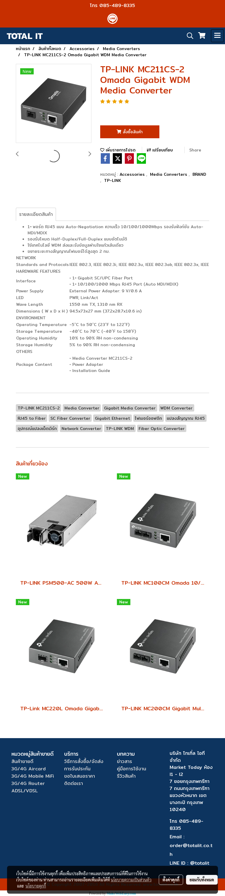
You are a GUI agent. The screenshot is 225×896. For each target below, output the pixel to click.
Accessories (133, 174)
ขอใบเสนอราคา (79, 776)
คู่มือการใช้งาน (131, 768)
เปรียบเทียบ (162, 150)
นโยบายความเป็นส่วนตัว (131, 879)
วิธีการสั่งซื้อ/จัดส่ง (83, 761)
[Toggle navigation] (217, 35)
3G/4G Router (28, 783)
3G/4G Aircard (28, 768)
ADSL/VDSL (24, 790)
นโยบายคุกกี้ (35, 885)
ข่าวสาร (124, 761)
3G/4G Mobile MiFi (32, 776)
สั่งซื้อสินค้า (132, 132)
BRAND (199, 174)
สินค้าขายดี (22, 761)
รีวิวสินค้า (126, 776)
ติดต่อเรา (73, 783)
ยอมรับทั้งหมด (202, 879)
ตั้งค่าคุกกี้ (171, 879)
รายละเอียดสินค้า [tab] (36, 214)
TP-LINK (112, 180)
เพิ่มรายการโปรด (120, 150)
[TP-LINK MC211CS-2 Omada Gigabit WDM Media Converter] (53, 103)
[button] (188, 36)
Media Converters (169, 174)
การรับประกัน (77, 768)
